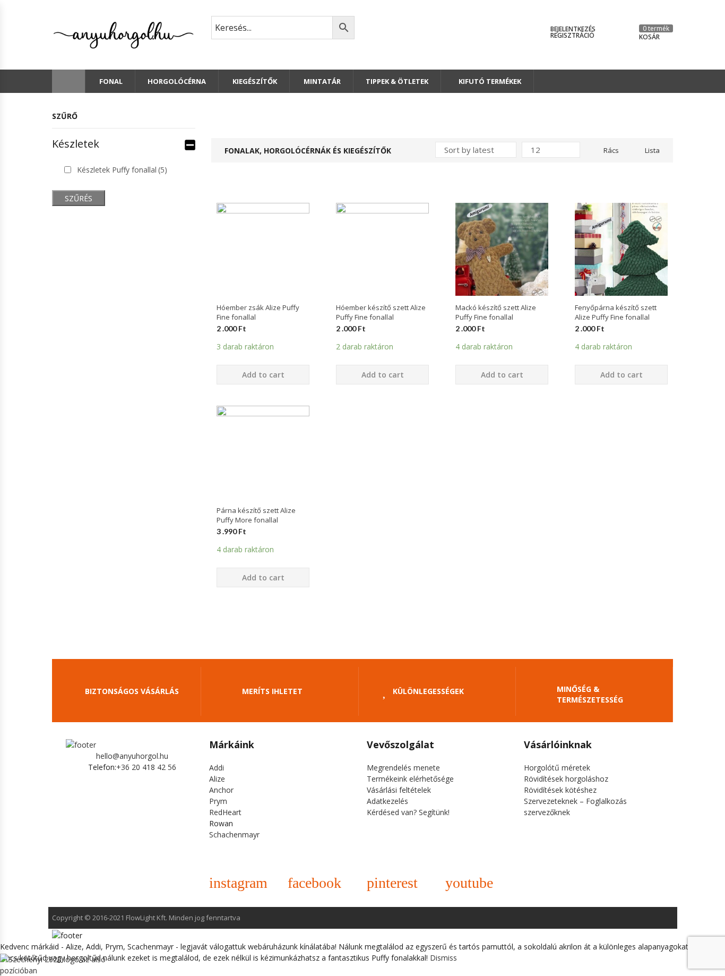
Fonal (110, 81)
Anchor (221, 790)
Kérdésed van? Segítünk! (408, 812)
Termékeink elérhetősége (410, 779)
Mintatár (321, 81)
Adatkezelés (387, 801)
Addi (216, 768)
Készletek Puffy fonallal (122, 170)
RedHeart (225, 812)
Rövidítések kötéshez (560, 790)
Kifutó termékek (490, 81)
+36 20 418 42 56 (146, 767)
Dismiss (443, 958)
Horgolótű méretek (557, 768)
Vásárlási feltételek (399, 790)
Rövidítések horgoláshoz (566, 779)
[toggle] (190, 143)
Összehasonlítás (263, 314)
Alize (217, 779)
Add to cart (263, 375)
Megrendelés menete (403, 768)
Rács (611, 150)
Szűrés (78, 198)
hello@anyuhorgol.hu (132, 756)
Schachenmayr (234, 834)
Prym (218, 801)
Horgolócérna (177, 81)
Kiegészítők (254, 81)
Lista (652, 150)
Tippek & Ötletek (397, 81)
